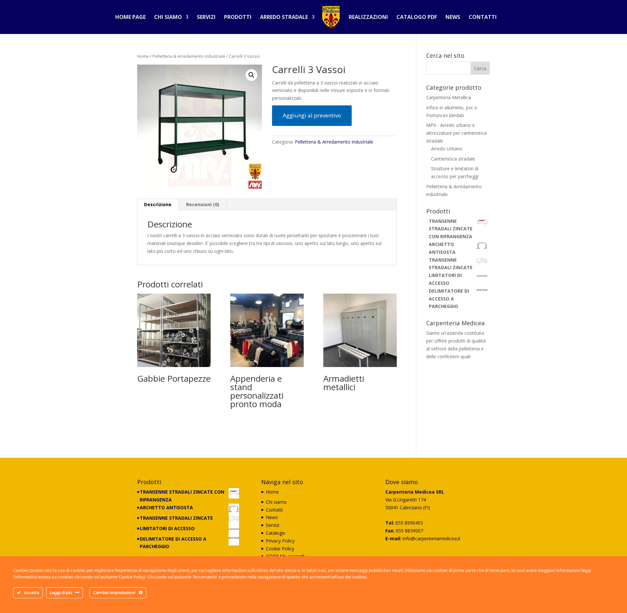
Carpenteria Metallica (448, 97)
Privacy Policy (280, 541)
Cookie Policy (280, 548)
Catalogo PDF (416, 18)
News (452, 18)
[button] (251, 75)
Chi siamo (168, 18)
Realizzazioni (368, 18)
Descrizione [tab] (157, 204)
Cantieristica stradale (453, 159)
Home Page (130, 18)
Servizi (206, 18)
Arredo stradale (284, 18)
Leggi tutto (157, 399)
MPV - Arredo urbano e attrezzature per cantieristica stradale (456, 133)
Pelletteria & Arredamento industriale (189, 56)
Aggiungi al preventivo (312, 115)
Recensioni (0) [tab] (202, 204)
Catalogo (275, 533)
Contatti (483, 18)
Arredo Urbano (446, 149)
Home (143, 56)
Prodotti (237, 18)
